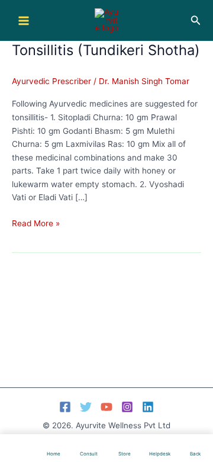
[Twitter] (86, 407)
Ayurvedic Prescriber (51, 81)
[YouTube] (106, 407)
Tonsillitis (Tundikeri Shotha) (106, 50)
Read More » (36, 224)
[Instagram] (127, 407)
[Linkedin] (148, 407)
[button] (196, 20)
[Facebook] (65, 407)
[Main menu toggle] (23, 20)
